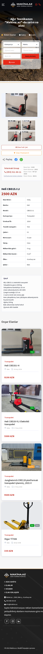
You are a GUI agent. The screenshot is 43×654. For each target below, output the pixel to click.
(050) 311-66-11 (13, 172)
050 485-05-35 (11, 601)
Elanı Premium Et (22, 153)
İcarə (33, 35)
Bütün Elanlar (9, 35)
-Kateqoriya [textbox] (8, 44)
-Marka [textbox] (25, 44)
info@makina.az (11, 604)
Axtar (13, 62)
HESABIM (9, 589)
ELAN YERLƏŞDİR (12, 592)
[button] (4, 105)
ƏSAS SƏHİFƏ (11, 582)
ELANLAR (9, 585)
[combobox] (12, 44)
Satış (23, 35)
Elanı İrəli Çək (22, 147)
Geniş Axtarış (30, 56)
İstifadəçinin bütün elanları (13, 176)
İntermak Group (11, 168)
